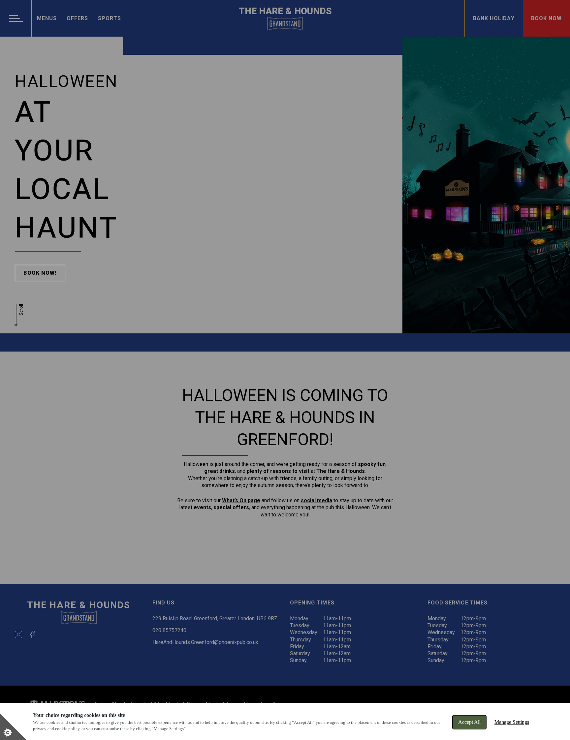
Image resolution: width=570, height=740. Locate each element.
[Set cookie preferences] (13, 727)
